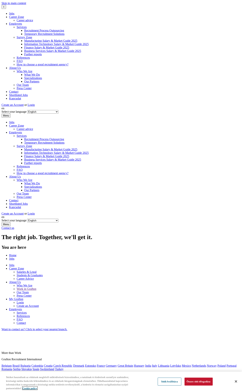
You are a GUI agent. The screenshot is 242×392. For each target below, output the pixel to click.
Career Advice (25, 278)
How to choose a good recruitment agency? (42, 64)
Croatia (48, 365)
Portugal (231, 365)
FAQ (20, 61)
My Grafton (16, 299)
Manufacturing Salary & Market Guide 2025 (50, 40)
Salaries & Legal (26, 271)
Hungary (139, 365)
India (148, 365)
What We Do (32, 74)
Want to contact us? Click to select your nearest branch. (34, 329)
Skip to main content (14, 3)
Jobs (11, 13)
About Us (15, 67)
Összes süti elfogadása (199, 381)
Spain (36, 369)
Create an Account (13, 104)
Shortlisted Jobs (18, 95)
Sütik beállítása (169, 381)
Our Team (23, 84)
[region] (121, 382)
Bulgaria (25, 365)
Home (12, 255)
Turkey (59, 369)
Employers (15, 23)
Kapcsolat (15, 98)
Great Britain (125, 365)
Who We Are (24, 71)
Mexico (186, 365)
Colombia (37, 365)
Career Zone (16, 16)
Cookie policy (29, 388)
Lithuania (163, 365)
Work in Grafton (26, 288)
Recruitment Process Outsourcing (44, 30)
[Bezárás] (236, 381)
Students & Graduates (30, 275)
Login (31, 104)
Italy (154, 365)
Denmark (78, 365)
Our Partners (31, 81)
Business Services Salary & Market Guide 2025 (52, 50)
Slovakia (26, 369)
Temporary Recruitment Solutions (44, 33)
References (23, 57)
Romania (7, 369)
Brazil (16, 365)
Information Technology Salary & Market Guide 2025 (56, 44)
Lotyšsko (175, 365)
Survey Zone (24, 37)
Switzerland (47, 369)
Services (22, 27)
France (101, 365)
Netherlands (199, 365)
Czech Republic (62, 365)
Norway (212, 365)
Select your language (14, 111)
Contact (13, 91)
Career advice (25, 20)
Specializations (33, 78)
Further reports (33, 54)
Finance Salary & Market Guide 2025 (46, 47)
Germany (111, 365)
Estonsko (90, 365)
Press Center (24, 88)
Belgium (7, 365)
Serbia (17, 369)
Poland (221, 365)
